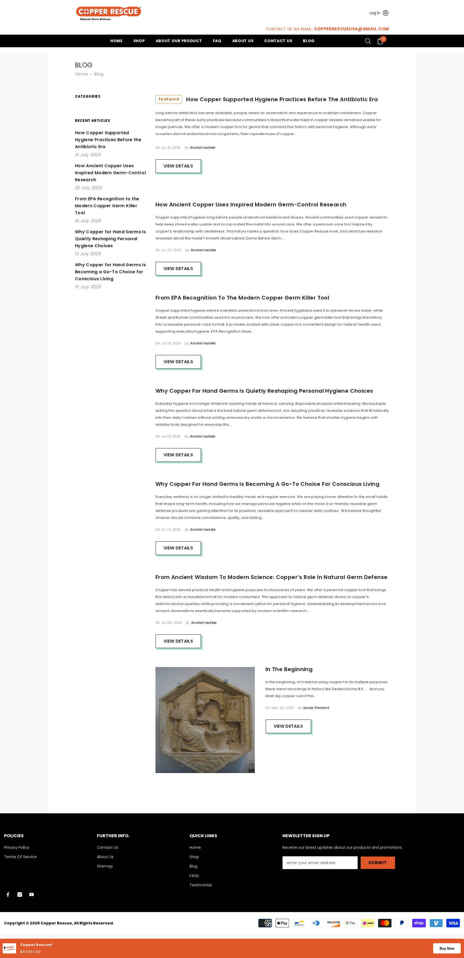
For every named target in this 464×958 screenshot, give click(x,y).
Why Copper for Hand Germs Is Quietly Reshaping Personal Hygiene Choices (264, 391)
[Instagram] (20, 894)
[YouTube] (31, 894)
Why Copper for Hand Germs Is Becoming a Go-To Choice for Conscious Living (267, 484)
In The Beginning (289, 669)
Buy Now (447, 948)
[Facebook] (8, 894)
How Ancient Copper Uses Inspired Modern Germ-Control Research (250, 204)
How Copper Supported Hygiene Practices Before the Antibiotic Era (268, 99)
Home (81, 74)
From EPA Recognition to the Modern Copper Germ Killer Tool (242, 297)
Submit (377, 862)
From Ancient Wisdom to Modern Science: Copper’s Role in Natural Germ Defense (271, 577)
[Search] (368, 41)
